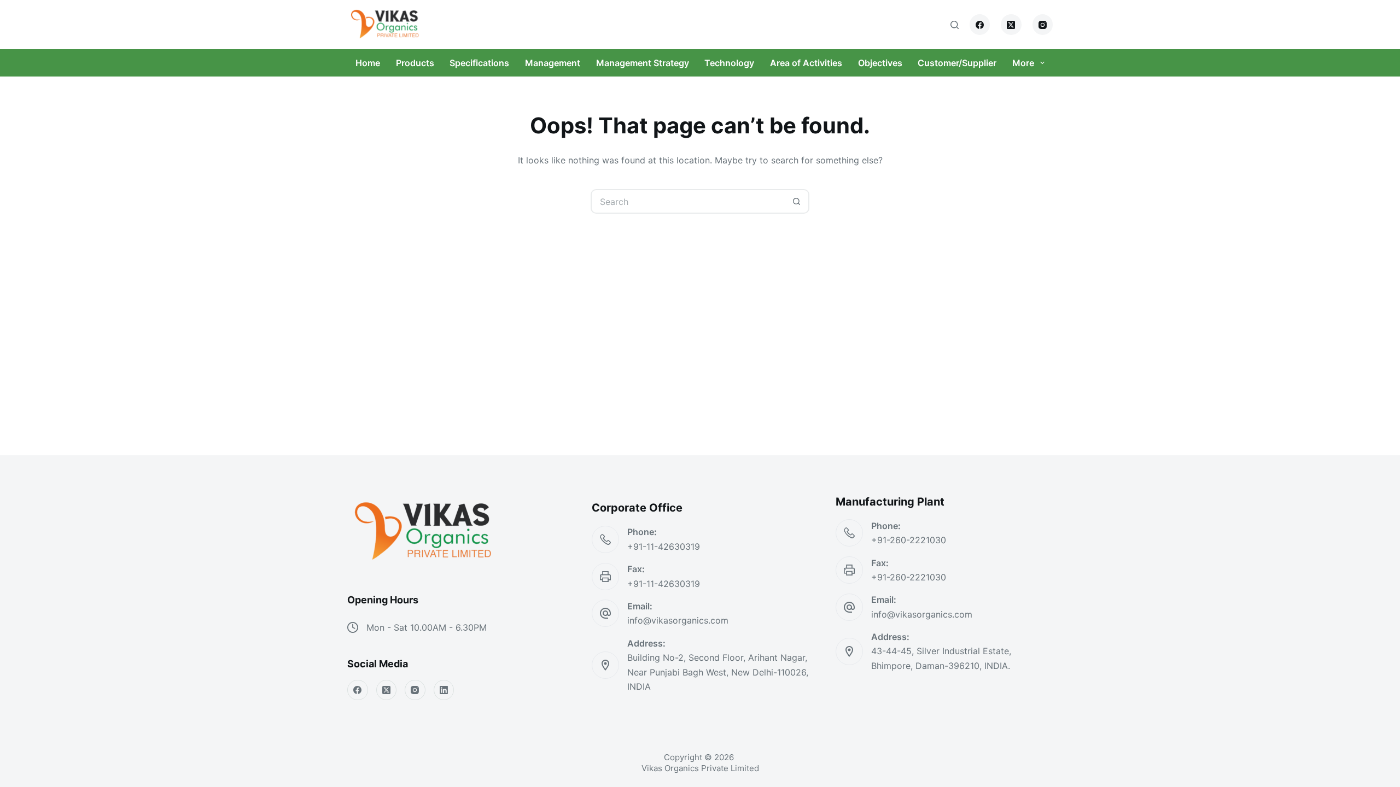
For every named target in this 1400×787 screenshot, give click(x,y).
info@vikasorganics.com (677, 620)
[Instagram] (1042, 24)
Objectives (880, 62)
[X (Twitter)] (1011, 24)
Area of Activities (806, 62)
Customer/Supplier (957, 62)
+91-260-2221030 (908, 540)
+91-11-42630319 (663, 546)
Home (367, 62)
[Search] (954, 25)
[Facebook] (980, 24)
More (1023, 62)
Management (552, 62)
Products (415, 62)
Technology (729, 62)
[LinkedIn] (444, 690)
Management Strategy (642, 62)
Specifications (479, 62)
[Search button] (797, 201)
